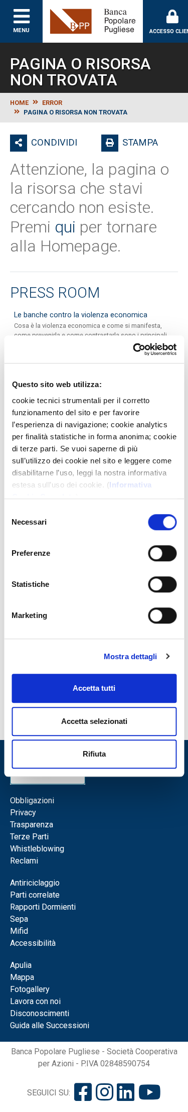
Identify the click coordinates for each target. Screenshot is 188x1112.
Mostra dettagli (130, 656)
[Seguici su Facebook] (83, 1092)
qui (65, 226)
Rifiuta (94, 754)
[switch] (162, 553)
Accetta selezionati (94, 721)
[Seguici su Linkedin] (125, 1092)
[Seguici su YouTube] (149, 1092)
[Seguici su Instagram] (104, 1092)
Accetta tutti (94, 688)
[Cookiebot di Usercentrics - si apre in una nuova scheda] (133, 349)
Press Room (55, 292)
